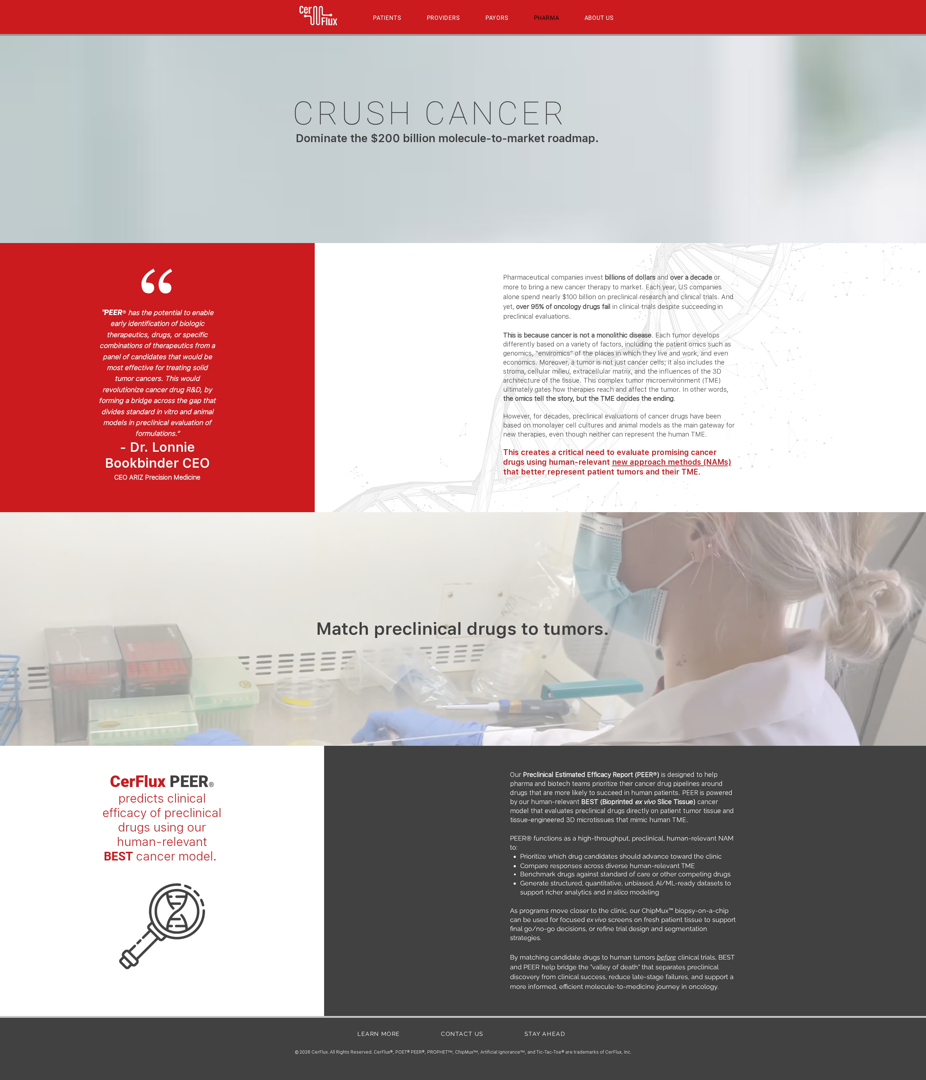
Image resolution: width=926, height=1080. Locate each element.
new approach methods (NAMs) (671, 462)
